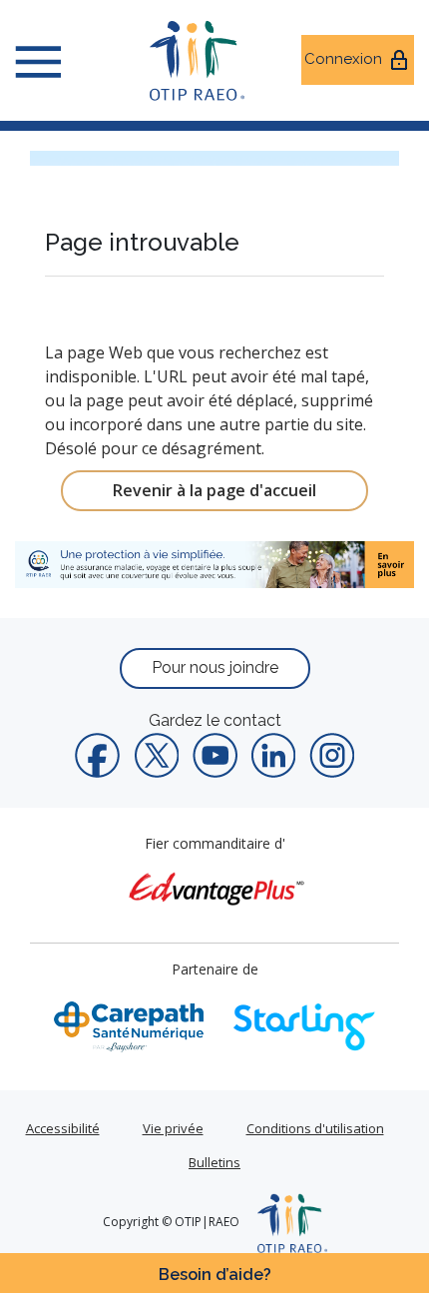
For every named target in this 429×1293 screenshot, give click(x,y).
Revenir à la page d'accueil (214, 490)
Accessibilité (63, 1128)
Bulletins (214, 1162)
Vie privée (173, 1128)
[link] (214, 564)
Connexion (343, 59)
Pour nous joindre (215, 667)
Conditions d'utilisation (315, 1128)
